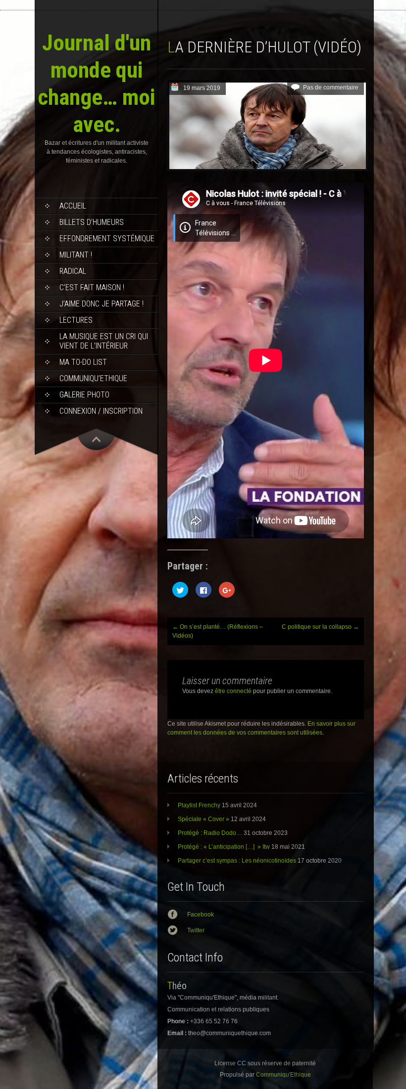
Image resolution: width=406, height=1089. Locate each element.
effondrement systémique (106, 238)
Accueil (72, 206)
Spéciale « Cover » (203, 819)
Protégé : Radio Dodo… (210, 832)
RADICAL (72, 271)
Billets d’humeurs (91, 222)
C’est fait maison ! (91, 287)
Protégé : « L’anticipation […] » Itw (224, 846)
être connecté (233, 691)
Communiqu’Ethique (93, 378)
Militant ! (75, 255)
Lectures (76, 320)
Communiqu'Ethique (283, 1074)
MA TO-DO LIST (83, 362)
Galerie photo (84, 394)
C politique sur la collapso (320, 626)
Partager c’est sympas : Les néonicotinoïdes (237, 860)
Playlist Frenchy (199, 805)
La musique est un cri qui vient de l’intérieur (103, 341)
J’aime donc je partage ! (101, 303)
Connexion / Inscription (101, 411)
